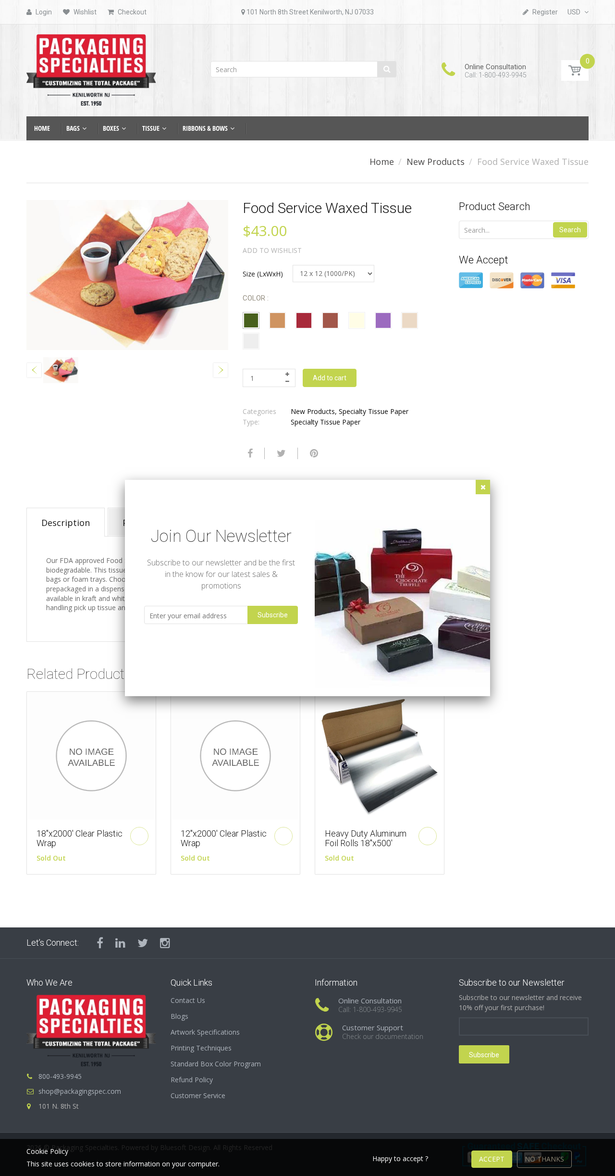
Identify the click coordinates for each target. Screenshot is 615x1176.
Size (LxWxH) (263, 273)
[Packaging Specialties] (91, 67)
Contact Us (188, 1000)
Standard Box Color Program (216, 1063)
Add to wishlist (272, 250)
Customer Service (198, 1095)
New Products (435, 161)
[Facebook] (249, 453)
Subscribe (484, 1055)
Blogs (179, 1016)
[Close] (483, 487)
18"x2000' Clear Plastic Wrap (80, 838)
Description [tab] (65, 522)
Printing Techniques (201, 1047)
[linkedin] (120, 943)
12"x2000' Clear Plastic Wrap (224, 838)
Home (381, 161)
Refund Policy (192, 1079)
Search (570, 230)
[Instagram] (165, 943)
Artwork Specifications (205, 1032)
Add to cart (329, 378)
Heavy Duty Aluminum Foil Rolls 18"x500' (365, 838)
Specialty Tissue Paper (373, 411)
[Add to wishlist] (34, 704)
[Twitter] (280, 453)
